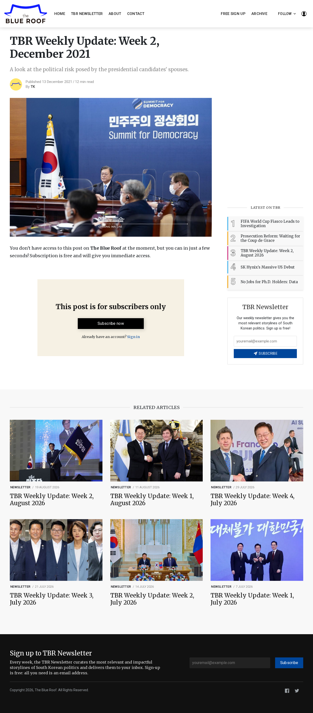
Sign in (133, 337)
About (115, 14)
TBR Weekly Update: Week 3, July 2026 (51, 599)
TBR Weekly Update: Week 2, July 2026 (152, 599)
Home (59, 14)
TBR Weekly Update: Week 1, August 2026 (152, 500)
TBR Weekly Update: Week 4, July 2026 (252, 500)
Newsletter (20, 487)
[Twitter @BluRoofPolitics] (296, 690)
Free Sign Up (233, 14)
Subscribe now (111, 323)
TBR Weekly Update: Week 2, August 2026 (52, 500)
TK (33, 86)
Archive (259, 14)
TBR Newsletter (87, 14)
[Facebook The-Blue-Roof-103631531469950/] (287, 690)
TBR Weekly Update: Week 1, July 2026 (252, 599)
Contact (136, 14)
